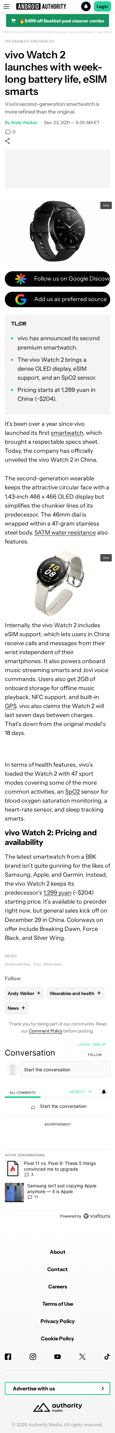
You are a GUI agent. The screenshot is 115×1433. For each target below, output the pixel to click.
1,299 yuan (57, 892)
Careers (57, 1286)
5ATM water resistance (65, 532)
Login (102, 6)
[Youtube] (57, 1356)
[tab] (23, 1092)
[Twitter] (82, 1356)
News (11, 956)
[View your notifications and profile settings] (103, 1091)
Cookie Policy (57, 1338)
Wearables (52, 964)
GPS (10, 706)
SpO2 (72, 791)
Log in (83, 1044)
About (57, 1252)
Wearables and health (29, 41)
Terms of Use (57, 1304)
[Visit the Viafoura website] (96, 1216)
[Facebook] (8, 1356)
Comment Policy (45, 1031)
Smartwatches (17, 964)
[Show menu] (6, 6)
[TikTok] (107, 1356)
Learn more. (104, 32)
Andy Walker (24, 122)
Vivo (37, 964)
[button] (57, 6)
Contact (57, 1269)
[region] (57, 1131)
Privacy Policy (58, 1321)
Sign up (99, 1044)
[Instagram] (33, 1356)
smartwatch (67, 432)
